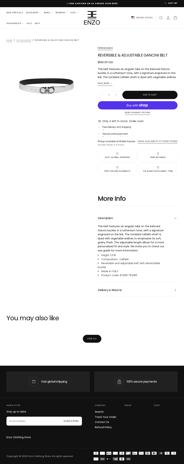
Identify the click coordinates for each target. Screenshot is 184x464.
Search (99, 412)
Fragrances (13, 23)
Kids (73, 12)
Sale (29, 23)
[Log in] (168, 18)
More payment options (137, 113)
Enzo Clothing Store (18, 437)
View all (92, 338)
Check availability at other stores (158, 141)
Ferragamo (105, 48)
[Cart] (175, 18)
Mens (47, 12)
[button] (161, 18)
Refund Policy (103, 427)
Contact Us (102, 422)
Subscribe (71, 421)
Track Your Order (105, 417)
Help (37, 23)
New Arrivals (14, 12)
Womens (60, 12)
